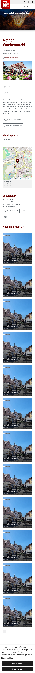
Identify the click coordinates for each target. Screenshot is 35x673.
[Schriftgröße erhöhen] (24, 2)
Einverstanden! (17, 669)
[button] (32, 6)
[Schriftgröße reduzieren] (28, 2)
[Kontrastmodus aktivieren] (33, 2)
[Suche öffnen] (24, 7)
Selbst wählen (7, 658)
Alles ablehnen (17, 663)
